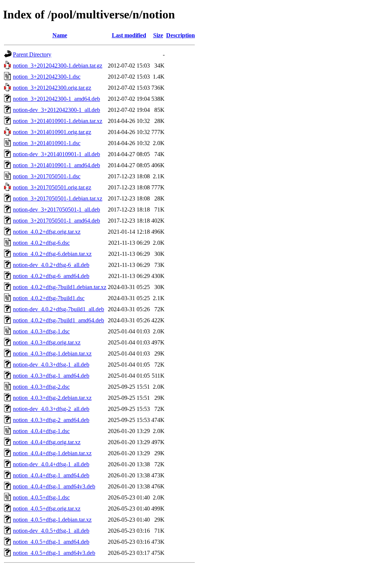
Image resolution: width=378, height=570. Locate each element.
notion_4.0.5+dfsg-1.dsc (41, 497)
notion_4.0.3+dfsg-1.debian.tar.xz (52, 353)
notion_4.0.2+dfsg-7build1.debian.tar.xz (59, 287)
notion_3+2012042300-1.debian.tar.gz (57, 65)
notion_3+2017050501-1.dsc (46, 176)
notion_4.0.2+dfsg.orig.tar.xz (46, 232)
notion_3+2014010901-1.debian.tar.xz (57, 121)
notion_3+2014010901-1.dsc (46, 143)
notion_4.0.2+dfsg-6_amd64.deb (51, 276)
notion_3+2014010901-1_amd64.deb (56, 165)
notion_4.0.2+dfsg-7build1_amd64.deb (58, 320)
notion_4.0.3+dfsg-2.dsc (41, 387)
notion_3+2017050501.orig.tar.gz (52, 187)
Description (180, 35)
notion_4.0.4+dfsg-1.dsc (41, 431)
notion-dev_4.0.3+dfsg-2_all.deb (51, 409)
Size (158, 35)
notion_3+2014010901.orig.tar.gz (52, 132)
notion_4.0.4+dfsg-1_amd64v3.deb (54, 486)
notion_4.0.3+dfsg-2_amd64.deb (51, 420)
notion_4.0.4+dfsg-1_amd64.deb (51, 475)
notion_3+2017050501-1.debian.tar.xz (57, 198)
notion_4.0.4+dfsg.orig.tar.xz (46, 442)
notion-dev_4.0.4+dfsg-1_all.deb (51, 464)
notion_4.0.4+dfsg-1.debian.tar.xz (52, 453)
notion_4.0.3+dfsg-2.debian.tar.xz (52, 398)
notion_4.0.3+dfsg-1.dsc (41, 331)
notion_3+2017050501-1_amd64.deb (56, 220)
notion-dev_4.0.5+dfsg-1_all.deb (51, 531)
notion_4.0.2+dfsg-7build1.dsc (49, 298)
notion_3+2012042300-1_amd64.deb (56, 99)
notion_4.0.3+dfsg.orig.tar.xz (46, 342)
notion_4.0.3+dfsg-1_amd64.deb (51, 375)
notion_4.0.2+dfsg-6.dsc (41, 243)
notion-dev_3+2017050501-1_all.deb (56, 209)
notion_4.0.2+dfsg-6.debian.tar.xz (52, 254)
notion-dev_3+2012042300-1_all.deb (56, 110)
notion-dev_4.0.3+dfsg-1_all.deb (51, 364)
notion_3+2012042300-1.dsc (46, 76)
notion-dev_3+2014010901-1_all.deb (56, 154)
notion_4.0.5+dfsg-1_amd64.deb (51, 542)
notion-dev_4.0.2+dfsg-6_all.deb (51, 265)
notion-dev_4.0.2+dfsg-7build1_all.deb (58, 309)
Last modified (129, 35)
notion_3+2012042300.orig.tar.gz (52, 88)
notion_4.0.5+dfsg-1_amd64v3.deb (54, 553)
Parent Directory (32, 54)
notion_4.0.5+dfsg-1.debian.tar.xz (52, 519)
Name (59, 35)
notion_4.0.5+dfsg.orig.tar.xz (46, 508)
